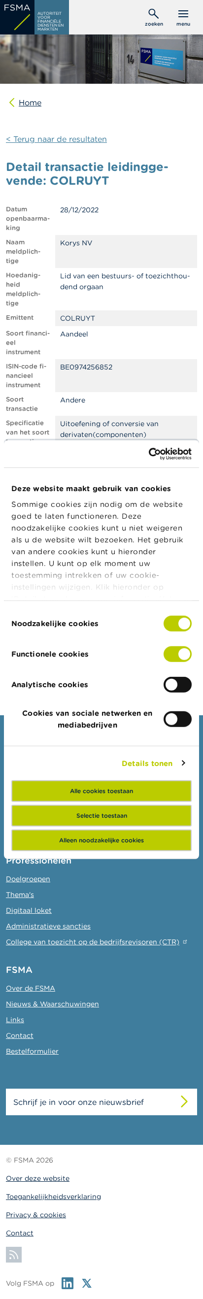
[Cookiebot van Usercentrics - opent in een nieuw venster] (148, 453)
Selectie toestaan (101, 815)
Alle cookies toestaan (101, 791)
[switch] (178, 654)
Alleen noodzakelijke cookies (101, 840)
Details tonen (147, 762)
